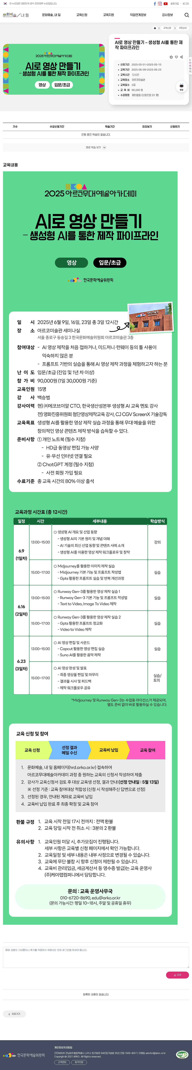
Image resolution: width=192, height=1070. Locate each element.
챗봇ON (181, 86)
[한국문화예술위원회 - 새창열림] (24, 1055)
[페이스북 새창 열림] (155, 4)
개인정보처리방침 (63, 1047)
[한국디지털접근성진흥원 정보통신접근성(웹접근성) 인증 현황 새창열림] (182, 1055)
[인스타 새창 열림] (160, 4)
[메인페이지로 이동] (15, 15)
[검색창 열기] (187, 15)
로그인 (186, 3)
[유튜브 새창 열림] (166, 4)
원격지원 (79, 1062)
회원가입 (175, 3)
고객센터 (62, 1062)
